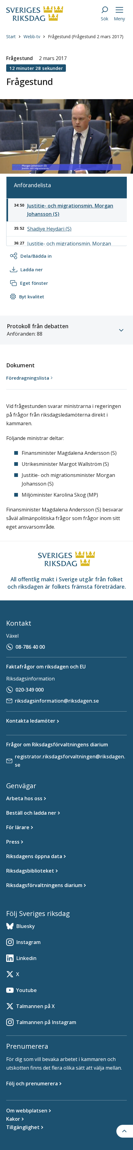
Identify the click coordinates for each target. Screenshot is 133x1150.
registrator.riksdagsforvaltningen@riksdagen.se (70, 760)
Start (11, 36)
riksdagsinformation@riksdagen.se (57, 700)
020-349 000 (29, 689)
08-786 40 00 (30, 647)
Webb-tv (32, 36)
